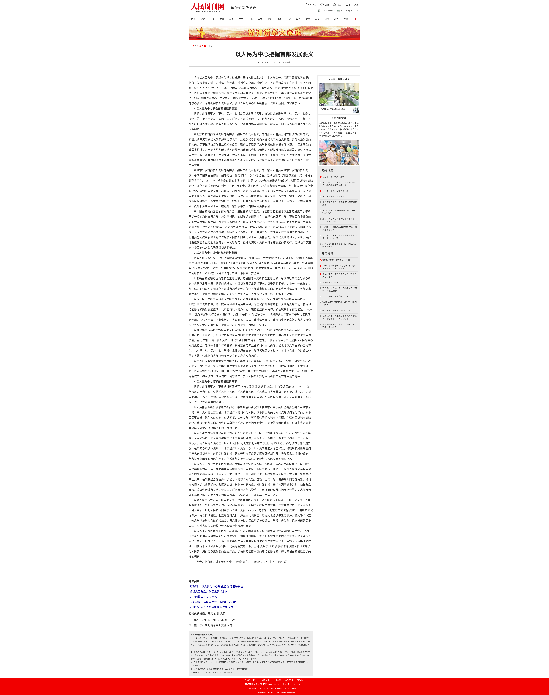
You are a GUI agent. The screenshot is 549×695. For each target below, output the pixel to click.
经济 (212, 19)
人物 (260, 19)
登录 (356, 5)
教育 (270, 19)
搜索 (339, 5)
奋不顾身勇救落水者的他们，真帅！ (338, 310)
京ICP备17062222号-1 (293, 684)
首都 (216, 613)
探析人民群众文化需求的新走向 (209, 591)
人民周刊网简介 (251, 680)
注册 (348, 5)
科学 (231, 19)
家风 (327, 19)
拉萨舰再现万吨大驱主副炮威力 (336, 282)
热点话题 (327, 170)
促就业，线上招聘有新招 (333, 177)
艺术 (250, 19)
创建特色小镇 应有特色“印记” (217, 620)
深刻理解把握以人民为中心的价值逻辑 (213, 602)
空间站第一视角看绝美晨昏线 (335, 296)
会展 (279, 19)
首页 (192, 46)
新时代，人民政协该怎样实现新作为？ (213, 607)
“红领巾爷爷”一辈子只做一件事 (336, 260)
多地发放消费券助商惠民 (333, 196)
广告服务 (277, 680)
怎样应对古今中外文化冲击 (216, 625)
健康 (308, 19)
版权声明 (289, 680)
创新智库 (201, 46)
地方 (336, 19)
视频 (346, 19)
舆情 (298, 19)
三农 (289, 19)
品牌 (317, 19)
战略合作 (265, 680)
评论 (203, 19)
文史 (241, 19)
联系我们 (301, 680)
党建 (222, 19)
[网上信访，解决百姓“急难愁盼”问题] (339, 94)
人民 (223, 613)
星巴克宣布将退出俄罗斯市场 (335, 191)
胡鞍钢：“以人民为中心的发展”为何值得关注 (216, 586)
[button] (355, 19)
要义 (210, 613)
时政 (193, 19)
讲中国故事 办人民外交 (204, 596)
